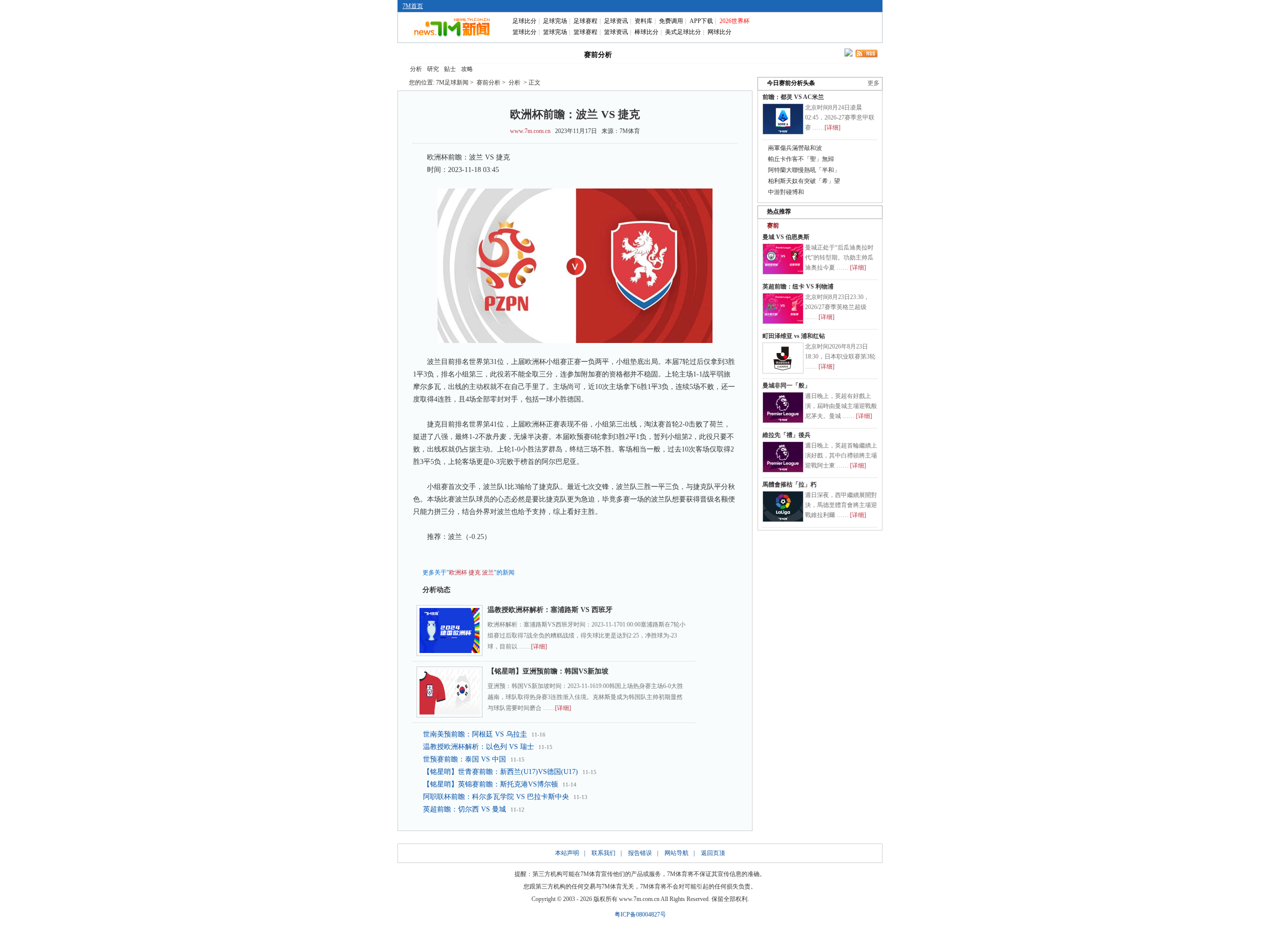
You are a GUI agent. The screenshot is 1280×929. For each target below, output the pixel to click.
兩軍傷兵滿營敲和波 (795, 148)
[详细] (539, 646)
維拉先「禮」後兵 (786, 435)
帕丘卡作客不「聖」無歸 (801, 159)
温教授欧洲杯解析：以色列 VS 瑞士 (478, 746)
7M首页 (412, 6)
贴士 (450, 69)
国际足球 (467, 54)
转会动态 (553, 54)
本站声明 (567, 853)
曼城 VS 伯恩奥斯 (786, 237)
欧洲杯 (458, 572)
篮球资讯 (616, 32)
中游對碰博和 (786, 192)
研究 (433, 69)
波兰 (488, 572)
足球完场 (555, 21)
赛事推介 (686, 54)
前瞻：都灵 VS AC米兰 (793, 97)
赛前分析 (598, 54)
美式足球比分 (683, 32)
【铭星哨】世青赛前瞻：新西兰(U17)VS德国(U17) (500, 772)
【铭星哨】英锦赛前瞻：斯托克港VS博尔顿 (490, 784)
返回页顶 (713, 853)
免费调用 (671, 21)
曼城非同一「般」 (786, 385)
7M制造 (643, 54)
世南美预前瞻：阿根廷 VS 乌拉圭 (475, 734)
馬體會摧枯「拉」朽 (789, 484)
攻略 (467, 69)
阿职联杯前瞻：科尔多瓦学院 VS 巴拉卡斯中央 (496, 796)
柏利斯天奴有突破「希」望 (804, 181)
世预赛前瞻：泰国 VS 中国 (464, 759)
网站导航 (676, 853)
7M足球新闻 (452, 82)
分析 (416, 69)
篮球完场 (555, 32)
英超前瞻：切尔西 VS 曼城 (464, 809)
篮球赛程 (586, 32)
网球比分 (720, 32)
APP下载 (701, 21)
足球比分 (524, 21)
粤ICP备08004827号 (640, 914)
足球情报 (729, 54)
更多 (874, 83)
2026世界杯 (735, 21)
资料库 (643, 21)
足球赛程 (586, 21)
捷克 (474, 572)
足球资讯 (616, 21)
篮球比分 (524, 32)
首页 (424, 54)
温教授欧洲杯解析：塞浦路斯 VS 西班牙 (550, 610)
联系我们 (604, 853)
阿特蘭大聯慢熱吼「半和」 (804, 170)
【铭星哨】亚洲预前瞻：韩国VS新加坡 (548, 671)
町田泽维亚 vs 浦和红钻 (793, 336)
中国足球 (510, 54)
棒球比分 (646, 32)
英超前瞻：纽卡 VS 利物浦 (798, 286)
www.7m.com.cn (530, 131)
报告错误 (640, 853)
